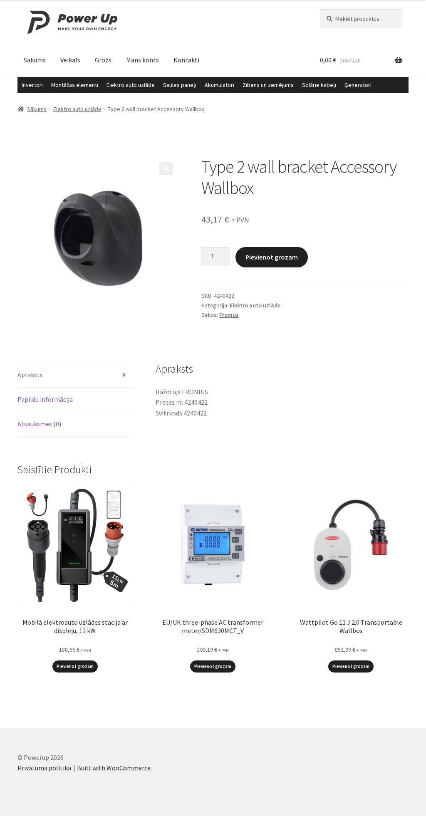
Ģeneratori (358, 85)
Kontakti (186, 60)
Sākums (35, 60)
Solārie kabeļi (319, 85)
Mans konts (142, 60)
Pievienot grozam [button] (75, 666)
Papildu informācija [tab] (45, 399)
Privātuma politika (44, 768)
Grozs (103, 60)
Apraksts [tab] (30, 375)
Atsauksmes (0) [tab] (39, 424)
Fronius (229, 315)
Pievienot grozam (271, 257)
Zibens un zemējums (268, 85)
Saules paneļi (179, 85)
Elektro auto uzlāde (130, 85)
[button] (166, 168)
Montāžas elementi (74, 85)
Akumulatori (219, 85)
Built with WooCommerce (114, 768)
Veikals (70, 60)
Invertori (32, 85)
